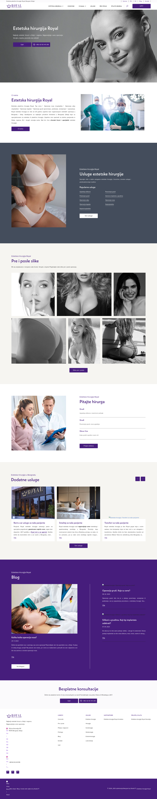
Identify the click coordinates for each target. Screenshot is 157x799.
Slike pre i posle (78, 370)
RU (135, 1)
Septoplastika (109, 204)
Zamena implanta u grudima (114, 196)
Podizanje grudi (84, 196)
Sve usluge (89, 216)
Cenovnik (71, 6)
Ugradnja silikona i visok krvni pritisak (91, 413)
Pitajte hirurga (116, 6)
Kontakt (147, 1)
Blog (140, 1)
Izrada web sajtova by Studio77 (30, 789)
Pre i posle (103, 6)
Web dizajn (12, 789)
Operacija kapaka (85, 204)
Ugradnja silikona (85, 192)
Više (15, 538)
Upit (141, 6)
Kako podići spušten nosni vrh (89, 435)
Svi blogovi (20, 666)
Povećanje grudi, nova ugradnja (90, 424)
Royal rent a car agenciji (39, 532)
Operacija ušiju (84, 200)
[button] (55, 6)
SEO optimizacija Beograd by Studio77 (124, 788)
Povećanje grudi (110, 192)
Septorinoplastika (85, 209)
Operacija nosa (110, 200)
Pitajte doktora (89, 446)
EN (131, 1)
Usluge (92, 6)
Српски (125, 1)
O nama (20, 129)
